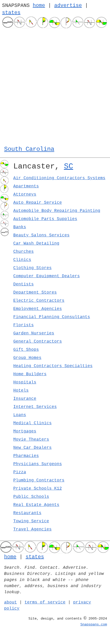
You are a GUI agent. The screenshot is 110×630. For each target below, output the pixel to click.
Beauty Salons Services (41, 235)
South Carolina (29, 149)
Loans (19, 415)
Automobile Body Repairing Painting (56, 211)
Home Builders (30, 374)
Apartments (26, 186)
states (11, 13)
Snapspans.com (93, 624)
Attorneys (24, 194)
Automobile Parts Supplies (45, 219)
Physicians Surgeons (37, 464)
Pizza (19, 472)
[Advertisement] (55, 86)
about (10, 602)
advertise (68, 5)
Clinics (22, 260)
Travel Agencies (32, 529)
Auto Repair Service (37, 202)
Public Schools (31, 496)
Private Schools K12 (37, 488)
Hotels (21, 390)
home (39, 5)
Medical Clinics (32, 423)
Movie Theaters (31, 439)
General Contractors (37, 341)
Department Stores (35, 292)
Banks (19, 227)
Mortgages (24, 431)
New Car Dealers (32, 447)
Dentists (23, 284)
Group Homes (27, 358)
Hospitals (24, 382)
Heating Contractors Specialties (53, 366)
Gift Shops (26, 349)
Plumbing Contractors (38, 480)
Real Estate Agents (36, 505)
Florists (23, 325)
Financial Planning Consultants (51, 317)
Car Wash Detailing (36, 243)
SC (68, 166)
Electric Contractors (38, 300)
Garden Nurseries (33, 333)
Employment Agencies (37, 309)
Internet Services (35, 407)
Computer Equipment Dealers (46, 276)
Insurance (24, 398)
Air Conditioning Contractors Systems (59, 178)
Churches (23, 251)
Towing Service (31, 521)
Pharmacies (26, 456)
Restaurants (27, 513)
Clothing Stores (32, 268)
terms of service (45, 602)
